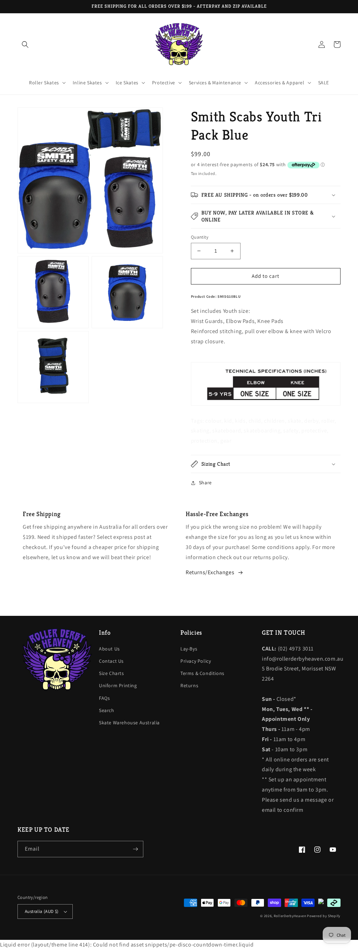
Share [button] (205, 482)
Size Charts (111, 673)
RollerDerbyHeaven (290, 916)
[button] (25, 44)
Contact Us (111, 661)
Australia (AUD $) (42, 911)
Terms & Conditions (202, 673)
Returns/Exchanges (210, 572)
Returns (189, 685)
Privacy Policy (195, 661)
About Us (109, 649)
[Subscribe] (135, 849)
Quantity (199, 237)
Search (106, 710)
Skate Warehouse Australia (129, 722)
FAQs (104, 698)
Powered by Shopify (324, 916)
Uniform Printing (118, 685)
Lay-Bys (188, 649)
